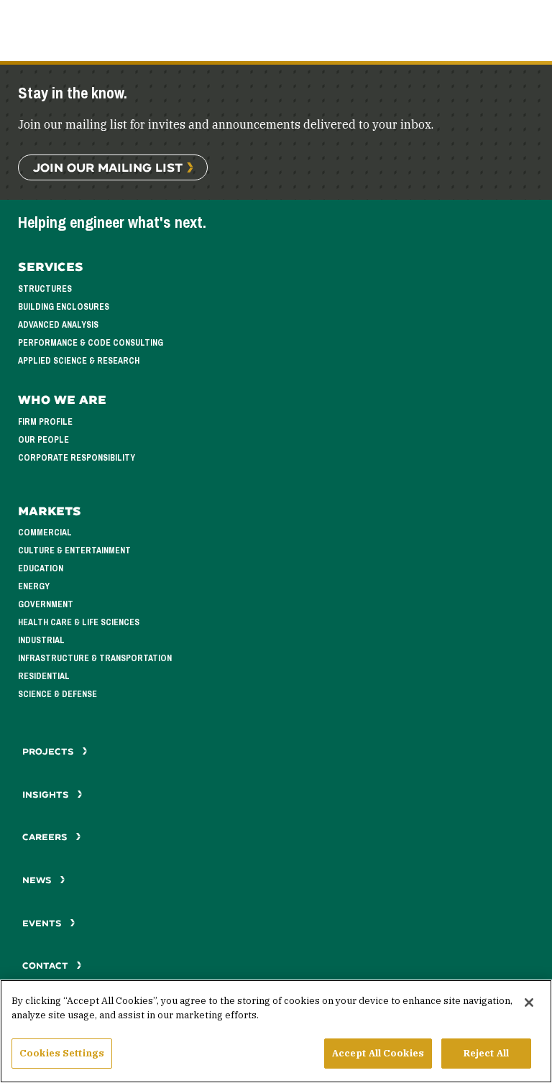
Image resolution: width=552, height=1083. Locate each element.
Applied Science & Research (78, 361)
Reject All (486, 1053)
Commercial (45, 532)
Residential (44, 676)
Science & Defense (57, 694)
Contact (46, 965)
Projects (49, 751)
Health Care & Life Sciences (78, 622)
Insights (47, 794)
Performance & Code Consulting (90, 343)
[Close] (529, 1002)
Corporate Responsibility (76, 458)
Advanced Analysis (58, 325)
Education (40, 568)
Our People (43, 440)
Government (45, 604)
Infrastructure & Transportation (95, 658)
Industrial (41, 640)
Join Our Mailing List (108, 167)
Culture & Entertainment (74, 550)
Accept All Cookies (378, 1053)
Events (43, 923)
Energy (34, 586)
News (37, 880)
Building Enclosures (63, 307)
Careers (46, 836)
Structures (45, 289)
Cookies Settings (61, 1053)
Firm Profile (45, 422)
